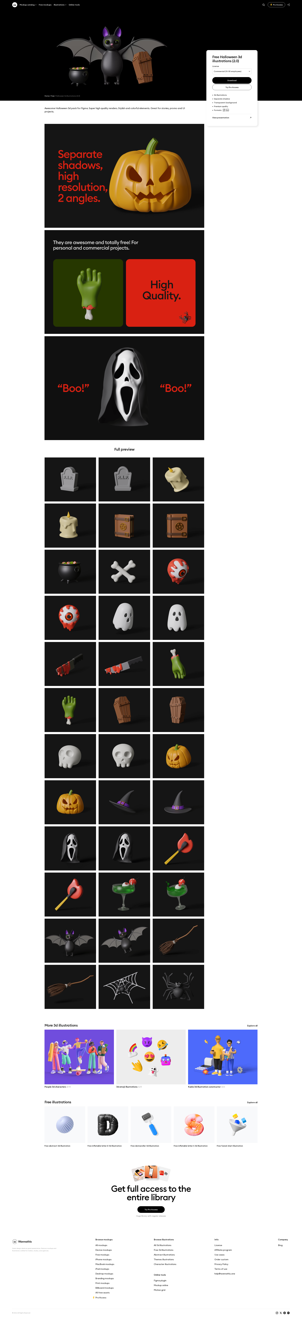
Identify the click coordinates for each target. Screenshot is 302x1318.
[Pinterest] (284, 1312)
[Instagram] (277, 1312)
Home (46, 96)
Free (52, 96)
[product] (79, 1057)
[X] (280, 1312)
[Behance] (288, 1312)
